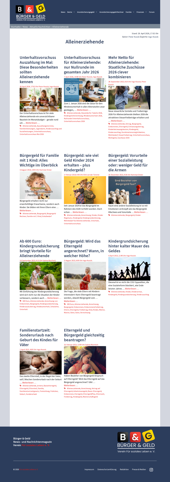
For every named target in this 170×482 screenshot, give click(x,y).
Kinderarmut (137, 291)
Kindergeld (133, 129)
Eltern (66, 310)
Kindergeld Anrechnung (73, 116)
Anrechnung (86, 215)
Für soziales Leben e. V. (36, 445)
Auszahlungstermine (45, 126)
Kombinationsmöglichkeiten (133, 132)
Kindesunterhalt (43, 306)
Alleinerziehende (29, 126)
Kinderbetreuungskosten (118, 129)
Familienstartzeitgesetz (29, 391)
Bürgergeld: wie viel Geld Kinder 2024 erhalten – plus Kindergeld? (81, 162)
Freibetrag (83, 310)
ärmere (40, 385)
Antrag (128, 124)
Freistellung (45, 391)
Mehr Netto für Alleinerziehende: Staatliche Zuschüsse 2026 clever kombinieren (126, 67)
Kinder (94, 215)
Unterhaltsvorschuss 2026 (74, 121)
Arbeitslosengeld (80, 391)
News (63, 12)
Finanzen (140, 12)
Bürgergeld (136, 124)
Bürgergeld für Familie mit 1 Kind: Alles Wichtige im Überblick (39, 160)
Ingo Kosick (153, 36)
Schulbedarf (47, 216)
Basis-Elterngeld (95, 391)
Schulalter (55, 306)
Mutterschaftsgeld (90, 397)
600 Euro (26, 301)
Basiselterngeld (50, 385)
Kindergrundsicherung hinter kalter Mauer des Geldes (128, 246)
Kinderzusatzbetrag (28, 306)
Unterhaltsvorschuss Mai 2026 (32, 134)
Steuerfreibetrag (125, 135)
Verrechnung (85, 312)
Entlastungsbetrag (136, 126)
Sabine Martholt (49, 260)
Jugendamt (40, 128)
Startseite (16, 26)
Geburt (22, 394)
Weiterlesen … (33, 122)
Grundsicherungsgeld (85, 12)
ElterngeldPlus (89, 394)
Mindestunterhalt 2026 (93, 116)
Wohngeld (112, 138)
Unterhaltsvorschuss (42, 131)
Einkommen (113, 126)
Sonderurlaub (31, 394)
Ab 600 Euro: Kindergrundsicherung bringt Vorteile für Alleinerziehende (39, 248)
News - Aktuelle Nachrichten (36, 26)
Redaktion (124, 469)
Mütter (102, 310)
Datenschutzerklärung (106, 469)
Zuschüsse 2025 (123, 138)
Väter (72, 312)
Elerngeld (78, 394)
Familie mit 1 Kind (34, 216)
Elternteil (33, 388)
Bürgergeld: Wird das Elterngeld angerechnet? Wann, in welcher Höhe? (84, 248)
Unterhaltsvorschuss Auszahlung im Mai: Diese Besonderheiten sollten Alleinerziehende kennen (39, 69)
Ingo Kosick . (88, 260)
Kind (90, 310)
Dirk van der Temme (91, 175)
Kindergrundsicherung (91, 218)
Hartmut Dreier (45, 170)
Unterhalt (95, 220)
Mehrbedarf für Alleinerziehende (77, 220)
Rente (69, 12)
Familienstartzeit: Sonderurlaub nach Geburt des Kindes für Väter (39, 337)
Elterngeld (123, 126)
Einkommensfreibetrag (93, 307)
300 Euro (70, 304)
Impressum (89, 469)
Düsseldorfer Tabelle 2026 (91, 113)
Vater (77, 312)
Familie (128, 12)
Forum (152, 12)
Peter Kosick (134, 36)
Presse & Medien (139, 469)
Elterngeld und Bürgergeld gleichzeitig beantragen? (84, 335)
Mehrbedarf (113, 135)
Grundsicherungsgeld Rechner (111, 12)
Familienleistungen (27, 128)
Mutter (67, 312)
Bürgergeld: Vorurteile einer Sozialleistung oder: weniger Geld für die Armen (128, 162)
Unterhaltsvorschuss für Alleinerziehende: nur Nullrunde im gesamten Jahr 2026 (82, 65)
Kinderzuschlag (114, 132)
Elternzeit (100, 394)
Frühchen (54, 391)
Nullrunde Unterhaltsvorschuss (76, 118)
